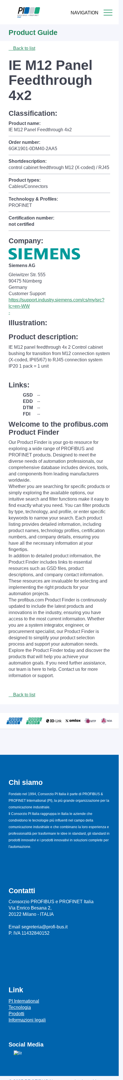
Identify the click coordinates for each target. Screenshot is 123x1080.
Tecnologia (20, 1007)
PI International (24, 1001)
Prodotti (16, 1013)
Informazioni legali (27, 1020)
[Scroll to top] (111, 1071)
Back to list (23, 48)
